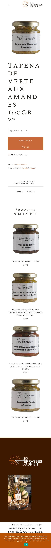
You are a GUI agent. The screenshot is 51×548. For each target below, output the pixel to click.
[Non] (48, 540)
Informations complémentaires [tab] (24, 182)
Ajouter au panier (25, 143)
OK (26, 544)
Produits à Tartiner (29, 168)
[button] (18, 154)
